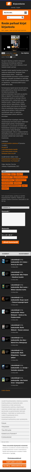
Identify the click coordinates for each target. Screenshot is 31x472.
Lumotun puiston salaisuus (10, 143)
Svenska (13, 7)
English (18, 7)
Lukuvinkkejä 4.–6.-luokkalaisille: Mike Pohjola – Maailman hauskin (19, 274)
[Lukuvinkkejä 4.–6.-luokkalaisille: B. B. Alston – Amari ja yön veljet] (6, 261)
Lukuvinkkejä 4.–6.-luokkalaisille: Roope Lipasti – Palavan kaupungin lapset (19, 300)
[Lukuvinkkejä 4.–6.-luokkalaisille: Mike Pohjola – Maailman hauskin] (6, 273)
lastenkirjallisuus (20, 177)
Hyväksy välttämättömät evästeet (14, 466)
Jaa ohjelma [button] (25, 53)
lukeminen (6, 174)
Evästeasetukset (14, 458)
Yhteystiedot (5, 426)
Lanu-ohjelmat (7, 177)
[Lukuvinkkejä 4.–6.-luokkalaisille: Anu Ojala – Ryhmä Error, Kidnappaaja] (6, 339)
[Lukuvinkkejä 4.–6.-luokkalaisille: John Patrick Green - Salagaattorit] (6, 379)
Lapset (6, 30)
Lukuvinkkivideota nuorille (9, 151)
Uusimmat (5, 253)
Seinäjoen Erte (7, 182)
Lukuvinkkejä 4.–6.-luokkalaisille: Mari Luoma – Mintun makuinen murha (20, 287)
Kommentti (6, 211)
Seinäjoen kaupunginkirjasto (11, 185)
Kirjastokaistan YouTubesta (10, 161)
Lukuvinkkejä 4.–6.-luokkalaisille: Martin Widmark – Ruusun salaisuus (20, 327)
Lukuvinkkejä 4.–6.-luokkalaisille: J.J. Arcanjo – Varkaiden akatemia (20, 368)
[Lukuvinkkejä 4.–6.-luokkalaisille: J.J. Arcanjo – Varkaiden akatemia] (6, 366)
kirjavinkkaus (21, 179)
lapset (20, 174)
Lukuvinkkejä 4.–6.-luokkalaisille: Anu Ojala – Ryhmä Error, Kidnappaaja (19, 340)
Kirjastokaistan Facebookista (10, 159)
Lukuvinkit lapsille (6, 55)
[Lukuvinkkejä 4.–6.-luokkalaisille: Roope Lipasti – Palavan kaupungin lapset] (6, 299)
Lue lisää (12, 453)
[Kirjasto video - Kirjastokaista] (9, 3)
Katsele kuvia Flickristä (8, 433)
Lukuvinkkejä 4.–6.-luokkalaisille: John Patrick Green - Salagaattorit (19, 380)
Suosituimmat (24, 253)
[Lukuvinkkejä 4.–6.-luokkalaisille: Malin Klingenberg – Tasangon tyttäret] (6, 351)
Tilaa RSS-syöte (6, 430)
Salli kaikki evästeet (14, 462)
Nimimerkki (5, 228)
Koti (3, 30)
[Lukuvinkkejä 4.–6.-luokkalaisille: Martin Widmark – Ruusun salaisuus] (6, 326)
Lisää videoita (6, 390)
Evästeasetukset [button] (6, 437)
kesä (14, 174)
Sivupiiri (4, 147)
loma (24, 185)
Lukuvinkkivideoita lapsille (9, 149)
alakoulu (17, 182)
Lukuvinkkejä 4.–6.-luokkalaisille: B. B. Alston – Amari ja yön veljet (19, 262)
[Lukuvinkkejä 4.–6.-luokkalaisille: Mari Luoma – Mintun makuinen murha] (6, 286)
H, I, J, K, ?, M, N (7, 235)
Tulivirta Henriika (8, 179)
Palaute (4, 423)
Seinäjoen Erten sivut (8, 153)
